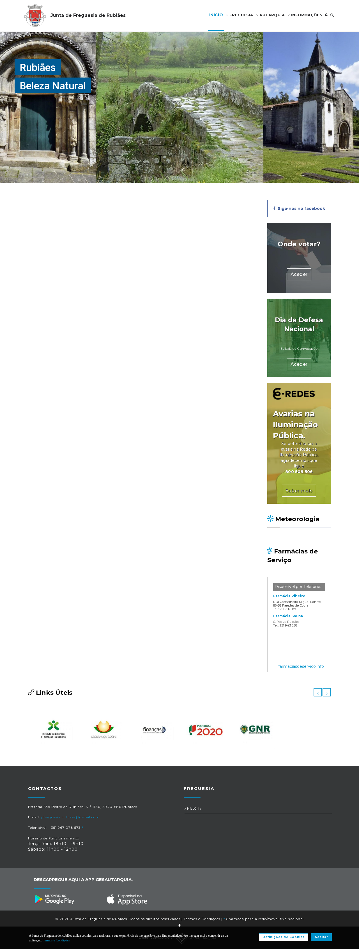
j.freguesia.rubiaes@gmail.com (70, 817)
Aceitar (321, 937)
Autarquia (271, 15)
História (194, 808)
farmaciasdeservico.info (301, 666)
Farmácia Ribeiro (289, 596)
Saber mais (299, 490)
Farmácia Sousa (288, 616)
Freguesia (240, 15)
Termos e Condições (202, 919)
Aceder (299, 274)
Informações (306, 15)
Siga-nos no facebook (300, 208)
